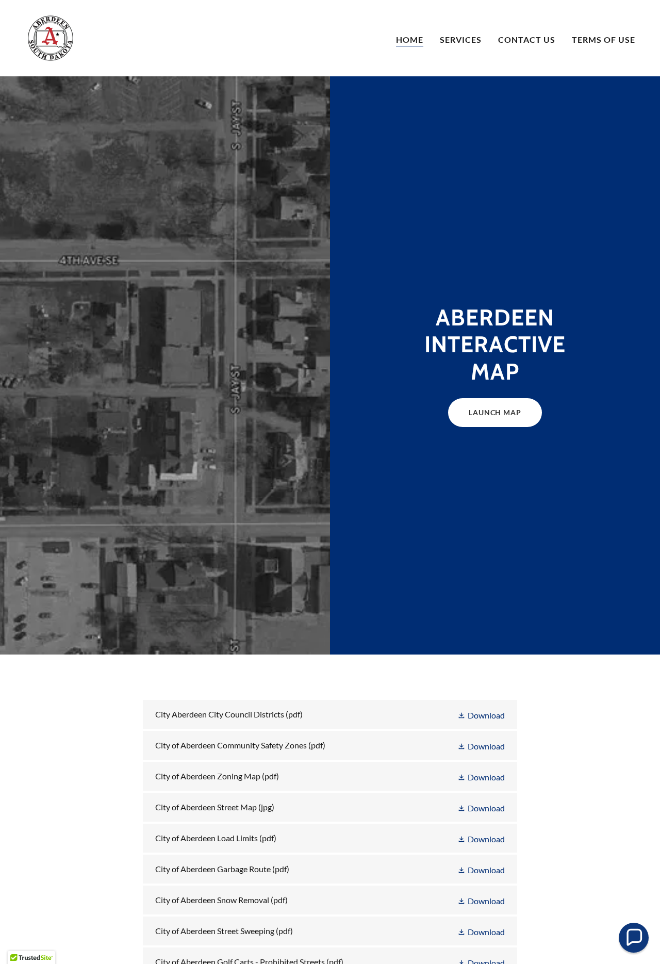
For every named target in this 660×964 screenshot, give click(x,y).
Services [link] (461, 39)
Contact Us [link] (526, 39)
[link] (50, 37)
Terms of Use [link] (603, 39)
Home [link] (409, 39)
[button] (481, 714)
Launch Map (495, 412)
